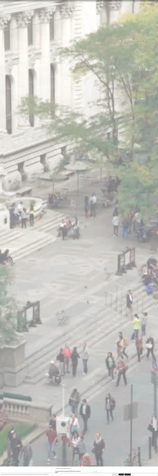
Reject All (121, 474)
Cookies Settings (115, 474)
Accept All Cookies (127, 474)
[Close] (157, 474)
